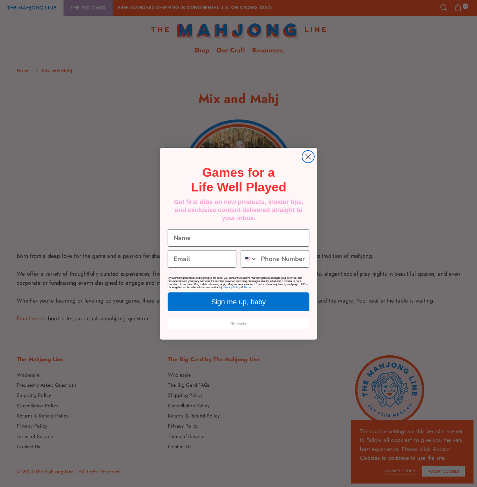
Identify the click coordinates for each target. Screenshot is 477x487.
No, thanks (238, 323)
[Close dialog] (308, 157)
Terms (247, 287)
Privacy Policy (232, 287)
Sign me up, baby (238, 302)
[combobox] (249, 258)
